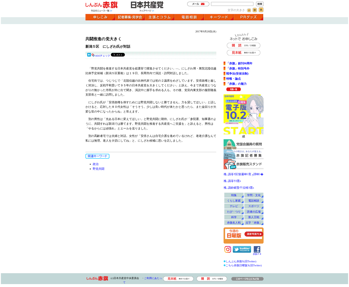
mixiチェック (102, 55)
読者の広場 (254, 211)
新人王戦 (253, 217)
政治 (96, 164)
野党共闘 (98, 168)
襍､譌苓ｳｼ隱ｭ (232, 180)
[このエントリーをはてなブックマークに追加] (89, 55)
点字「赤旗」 (254, 222)
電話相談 (253, 200)
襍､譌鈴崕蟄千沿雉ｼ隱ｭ (239, 187)
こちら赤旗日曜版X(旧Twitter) (244, 265)
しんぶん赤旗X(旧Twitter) (241, 261)
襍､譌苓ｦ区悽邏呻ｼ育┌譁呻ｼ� (243, 174)
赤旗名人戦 (234, 222)
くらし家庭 (234, 200)
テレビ (234, 206)
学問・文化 (254, 195)
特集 (234, 195)
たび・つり (234, 211)
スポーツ (253, 206)
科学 (234, 217)
